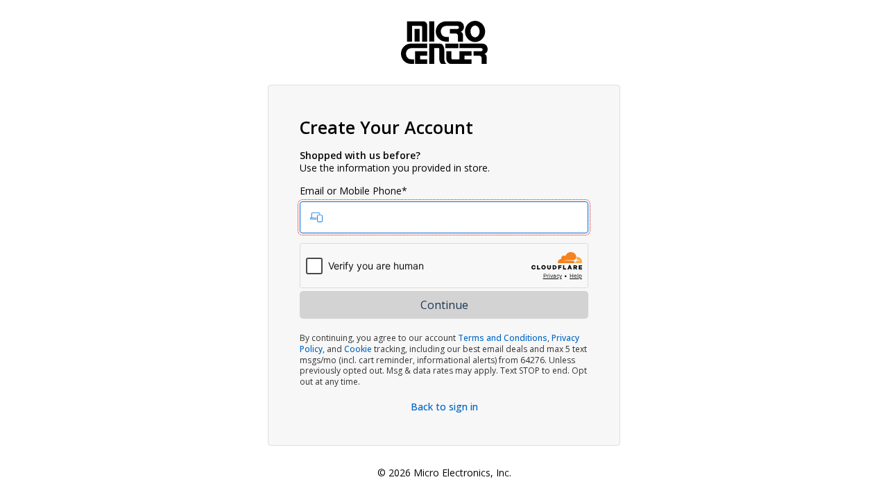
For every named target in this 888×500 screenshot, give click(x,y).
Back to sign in (444, 406)
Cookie (358, 349)
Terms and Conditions (502, 338)
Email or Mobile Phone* (353, 191)
